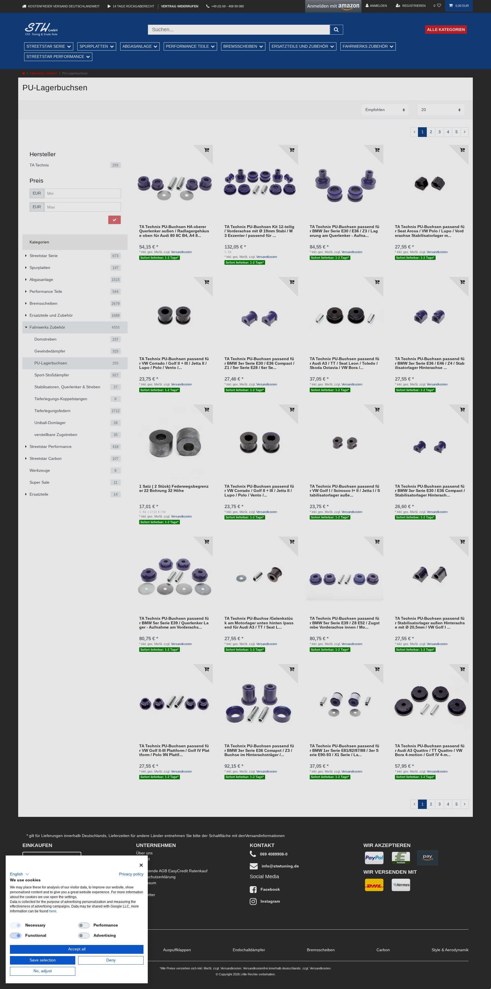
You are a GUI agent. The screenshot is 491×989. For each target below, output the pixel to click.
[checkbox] (15, 925)
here (52, 911)
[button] (19, 874)
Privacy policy (131, 874)
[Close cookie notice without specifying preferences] (141, 865)
